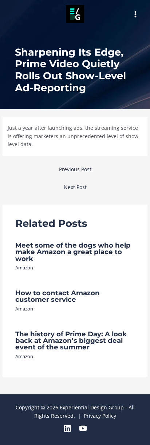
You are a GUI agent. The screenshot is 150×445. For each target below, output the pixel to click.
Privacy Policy (100, 415)
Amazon (24, 267)
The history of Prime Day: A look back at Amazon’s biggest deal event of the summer (71, 340)
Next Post (75, 187)
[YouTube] (83, 428)
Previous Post (75, 169)
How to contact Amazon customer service (57, 296)
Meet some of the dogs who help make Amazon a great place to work (73, 251)
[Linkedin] (67, 428)
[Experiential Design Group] (75, 14)
